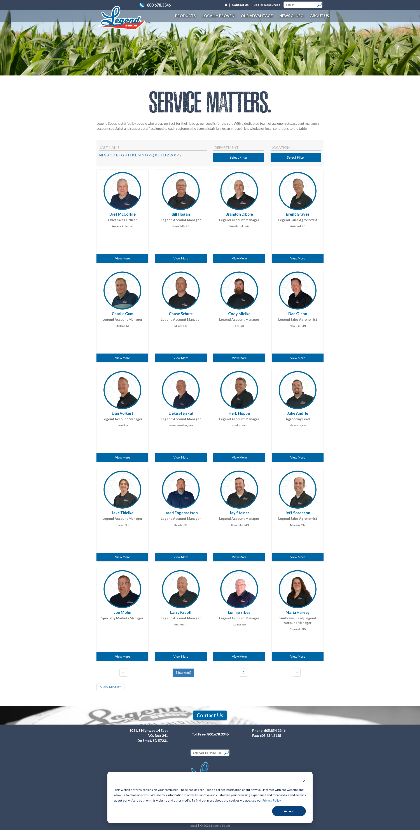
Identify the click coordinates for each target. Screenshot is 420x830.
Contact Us (240, 5)
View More (122, 258)
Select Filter (239, 157)
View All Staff (110, 687)
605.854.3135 (270, 735)
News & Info (291, 15)
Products (185, 15)
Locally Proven (218, 15)
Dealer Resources (267, 5)
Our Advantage (257, 15)
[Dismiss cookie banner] (304, 781)
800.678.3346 (159, 5)
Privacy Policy (271, 800)
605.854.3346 (274, 730)
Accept (289, 811)
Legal (193, 825)
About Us (319, 15)
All (101, 155)
